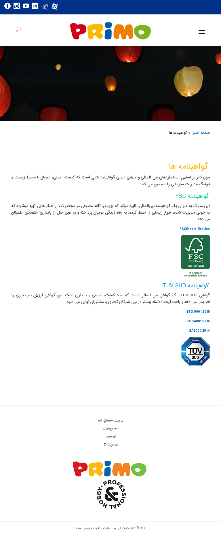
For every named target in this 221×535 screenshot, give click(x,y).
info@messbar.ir (110, 421)
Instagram (110, 429)
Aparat (110, 437)
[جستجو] (18, 30)
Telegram (110, 445)
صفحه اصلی (200, 133)
